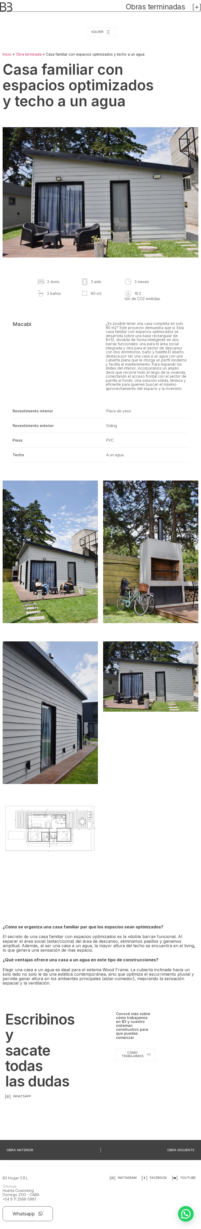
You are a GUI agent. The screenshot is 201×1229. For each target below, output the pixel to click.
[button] (186, 1214)
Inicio (7, 54)
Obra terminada (29, 54)
